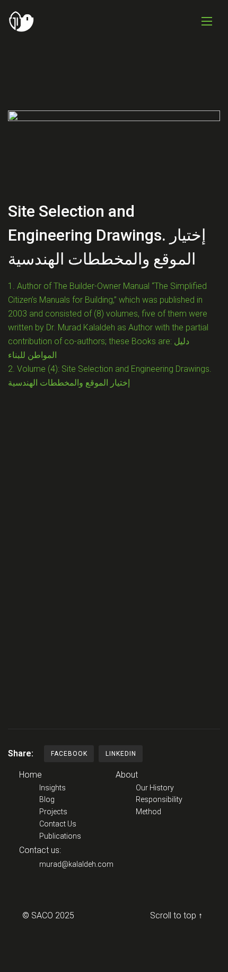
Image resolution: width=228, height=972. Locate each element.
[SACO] (21, 21)
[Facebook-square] (29, 899)
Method (148, 811)
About (127, 775)
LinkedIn (121, 753)
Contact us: (40, 850)
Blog (47, 799)
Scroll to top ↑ (176, 915)
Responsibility (159, 799)
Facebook (69, 753)
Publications (60, 836)
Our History (155, 787)
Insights (52, 787)
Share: (20, 753)
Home (30, 775)
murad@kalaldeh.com (76, 864)
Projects (53, 811)
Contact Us (57, 824)
